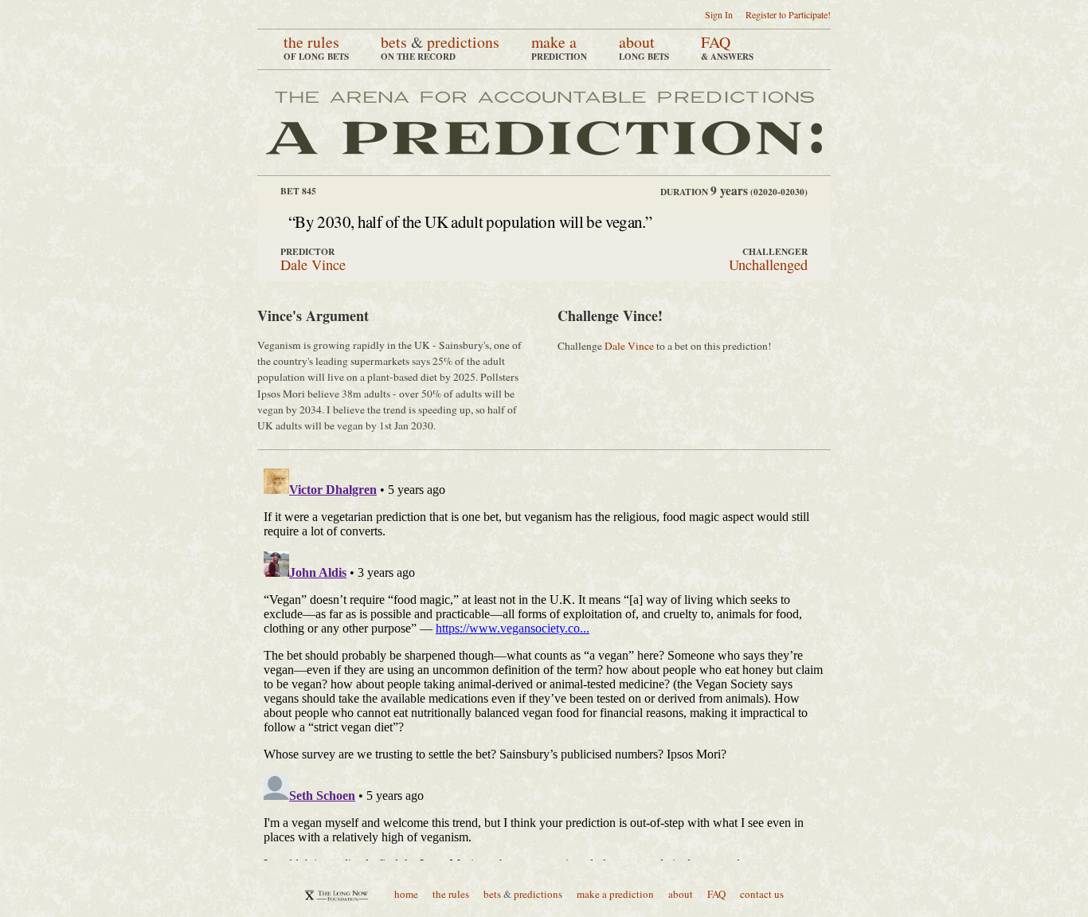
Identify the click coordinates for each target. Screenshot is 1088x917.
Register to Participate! (788, 14)
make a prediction (615, 894)
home (406, 894)
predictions (463, 42)
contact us (762, 894)
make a (554, 42)
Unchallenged (768, 264)
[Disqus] (544, 661)
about (637, 42)
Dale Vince (313, 264)
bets (394, 42)
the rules (311, 42)
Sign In (719, 14)
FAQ (715, 42)
